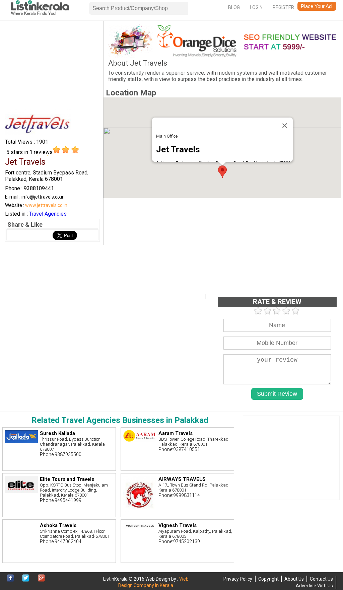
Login (256, 7)
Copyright (268, 579)
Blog (234, 7)
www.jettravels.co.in (46, 205)
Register (283, 7)
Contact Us (321, 579)
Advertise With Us (314, 585)
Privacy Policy (237, 579)
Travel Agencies (48, 214)
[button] (222, 171)
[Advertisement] (52, 66)
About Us (294, 579)
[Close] (285, 126)
